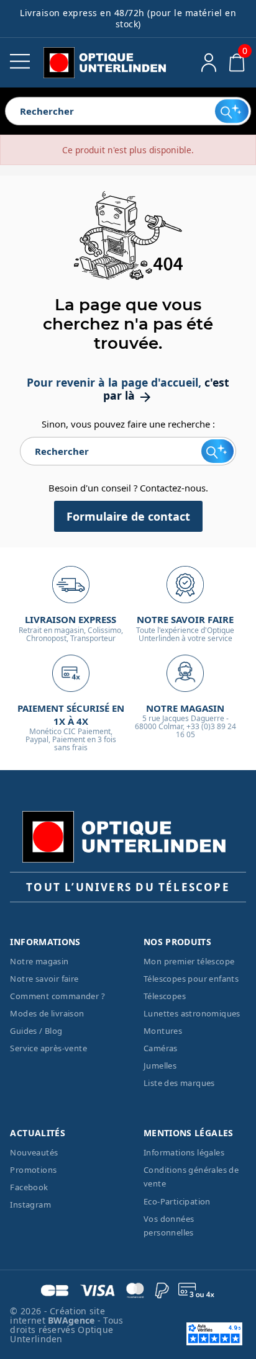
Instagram (30, 1204)
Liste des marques (179, 1082)
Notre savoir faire (44, 978)
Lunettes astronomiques (192, 1013)
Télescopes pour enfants (191, 978)
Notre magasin (39, 961)
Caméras (161, 1048)
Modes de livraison (47, 1013)
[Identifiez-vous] (209, 62)
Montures (163, 1030)
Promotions (33, 1169)
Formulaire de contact (128, 516)
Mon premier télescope (189, 961)
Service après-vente (48, 1048)
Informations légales (184, 1152)
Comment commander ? (57, 996)
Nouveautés (34, 1152)
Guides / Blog (36, 1030)
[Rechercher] (232, 111)
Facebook (29, 1187)
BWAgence (73, 1320)
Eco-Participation (177, 1201)
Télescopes (165, 996)
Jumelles (160, 1065)
